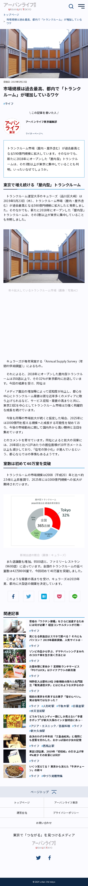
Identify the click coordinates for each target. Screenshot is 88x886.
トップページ (11, 14)
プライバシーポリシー (66, 812)
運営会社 (22, 812)
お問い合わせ (44, 823)
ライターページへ (34, 133)
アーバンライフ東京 (66, 802)
